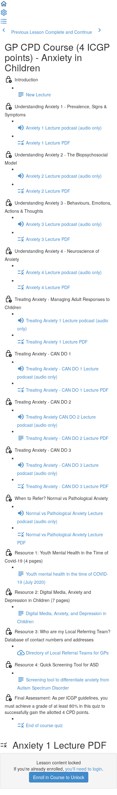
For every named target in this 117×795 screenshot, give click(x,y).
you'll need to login (83, 769)
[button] (3, 6)
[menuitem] (3, 14)
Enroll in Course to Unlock (58, 777)
